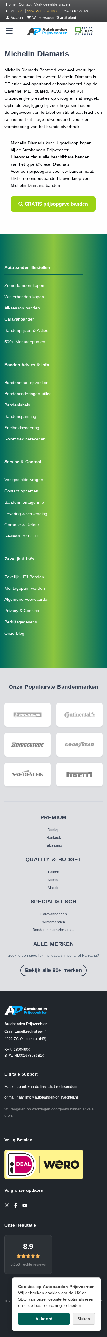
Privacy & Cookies (21, 610)
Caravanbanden (19, 319)
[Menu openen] (9, 31)
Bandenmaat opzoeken (26, 382)
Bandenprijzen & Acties (26, 330)
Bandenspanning (20, 416)
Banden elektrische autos (53, 930)
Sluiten (83, 1318)
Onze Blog (14, 633)
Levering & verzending (25, 513)
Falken (53, 872)
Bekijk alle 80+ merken (53, 970)
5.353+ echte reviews (28, 1264)
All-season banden (22, 308)
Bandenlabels (17, 405)
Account (17, 18)
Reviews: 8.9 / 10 (21, 536)
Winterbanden (53, 922)
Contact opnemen (21, 491)
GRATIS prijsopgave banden (55, 204)
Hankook (53, 838)
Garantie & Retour (21, 524)
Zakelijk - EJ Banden (24, 576)
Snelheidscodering (21, 427)
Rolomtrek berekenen (24, 439)
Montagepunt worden (24, 588)
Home (11, 4)
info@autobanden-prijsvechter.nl (51, 1097)
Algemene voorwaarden (27, 599)
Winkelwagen (54, 18)
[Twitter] (6, 1205)
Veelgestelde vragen (23, 479)
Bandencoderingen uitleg (28, 393)
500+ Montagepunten (24, 341)
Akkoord (44, 1318)
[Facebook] (15, 1205)
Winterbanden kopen (24, 296)
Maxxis (53, 888)
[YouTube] (24, 1205)
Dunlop (53, 830)
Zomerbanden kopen (24, 285)
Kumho (53, 880)
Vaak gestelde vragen (52, 4)
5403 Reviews (76, 11)
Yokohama (53, 846)
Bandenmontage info (24, 502)
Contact (25, 4)
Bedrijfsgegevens (20, 622)
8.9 (28, 1246)
